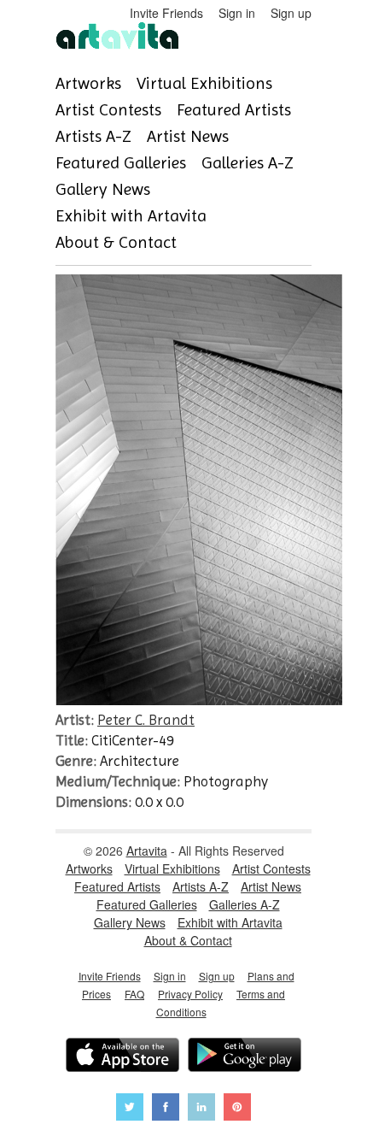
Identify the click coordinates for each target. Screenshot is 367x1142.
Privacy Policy (190, 993)
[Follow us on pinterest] (237, 1109)
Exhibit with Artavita (131, 216)
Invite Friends (166, 12)
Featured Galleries (120, 163)
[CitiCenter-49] (198, 700)
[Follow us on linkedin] (201, 1109)
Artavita (146, 850)
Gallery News (102, 189)
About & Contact (116, 242)
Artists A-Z (93, 136)
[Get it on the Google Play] (244, 1057)
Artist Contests (108, 110)
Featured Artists (234, 110)
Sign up (291, 12)
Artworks (88, 83)
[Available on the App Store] (122, 1057)
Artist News (188, 136)
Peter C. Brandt (146, 719)
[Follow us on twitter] (129, 1109)
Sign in (236, 12)
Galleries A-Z (247, 163)
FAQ (134, 993)
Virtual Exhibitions (204, 83)
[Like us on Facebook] (165, 1109)
